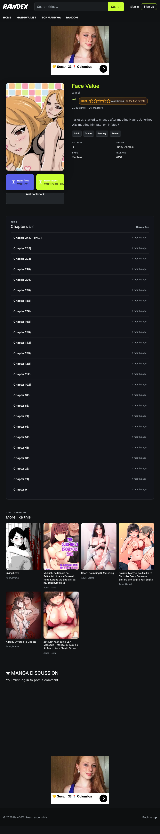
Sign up (149, 6)
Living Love (12, 573)
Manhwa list (26, 17)
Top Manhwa (51, 17)
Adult (77, 133)
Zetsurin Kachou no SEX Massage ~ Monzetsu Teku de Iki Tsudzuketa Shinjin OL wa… (61, 645)
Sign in (134, 6)
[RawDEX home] (15, 6)
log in (25, 680)
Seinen (115, 133)
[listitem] (80, 238)
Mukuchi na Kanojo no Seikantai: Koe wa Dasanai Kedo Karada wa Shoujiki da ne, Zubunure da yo (60, 578)
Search (116, 7)
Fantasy (102, 133)
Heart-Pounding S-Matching (97, 573)
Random (72, 17)
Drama (88, 133)
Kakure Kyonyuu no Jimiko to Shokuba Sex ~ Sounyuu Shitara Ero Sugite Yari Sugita (136, 576)
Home (7, 17)
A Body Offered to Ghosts (21, 641)
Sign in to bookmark (35, 198)
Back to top (149, 817)
